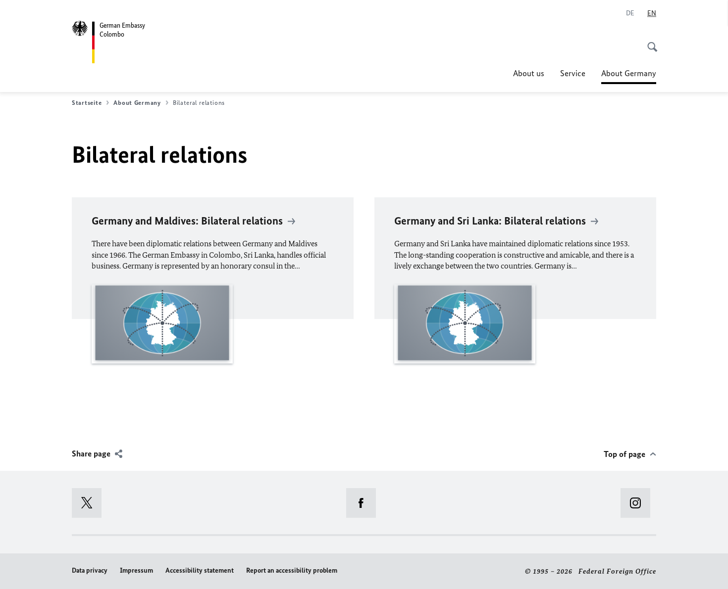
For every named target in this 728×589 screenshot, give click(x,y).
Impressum (136, 570)
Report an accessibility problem (291, 570)
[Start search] (649, 41)
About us (528, 73)
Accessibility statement (199, 570)
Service (572, 73)
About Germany (628, 76)
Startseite (87, 102)
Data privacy (89, 570)
